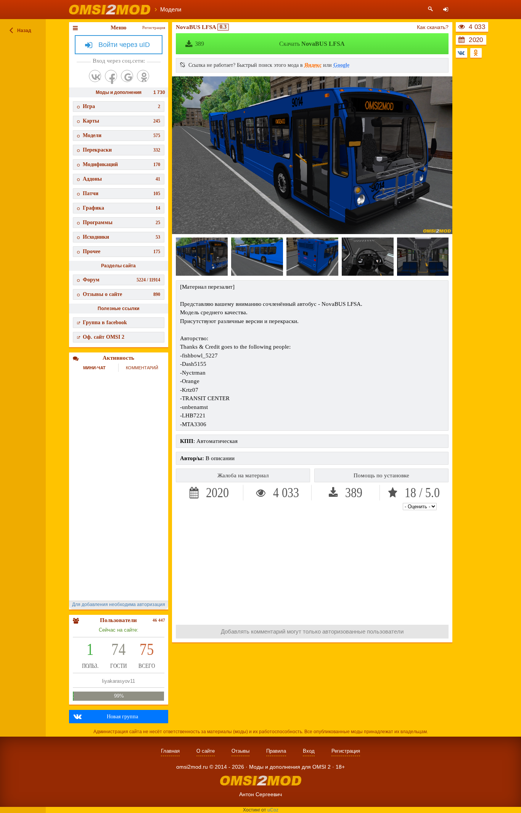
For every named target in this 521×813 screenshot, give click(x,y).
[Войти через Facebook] (111, 76)
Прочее (121, 251)
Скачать (270, 43)
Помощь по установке (381, 475)
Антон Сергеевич (260, 794)
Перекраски (121, 150)
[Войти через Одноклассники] (143, 76)
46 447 (159, 620)
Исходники (121, 237)
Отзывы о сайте (121, 294)
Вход (309, 751)
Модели (121, 135)
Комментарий (142, 367)
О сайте (205, 751)
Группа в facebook (105, 322)
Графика (121, 208)
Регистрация (153, 27)
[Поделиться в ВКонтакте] (461, 53)
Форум (121, 280)
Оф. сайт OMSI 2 (103, 337)
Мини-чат (94, 367)
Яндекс (313, 65)
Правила (276, 751)
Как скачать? (433, 27)
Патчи (121, 193)
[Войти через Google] (127, 76)
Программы (121, 222)
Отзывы (240, 751)
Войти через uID (124, 44)
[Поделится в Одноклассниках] (476, 53)
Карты (121, 121)
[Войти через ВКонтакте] (95, 76)
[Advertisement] (312, 565)
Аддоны (121, 179)
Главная (170, 751)
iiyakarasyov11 (118, 681)
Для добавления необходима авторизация (118, 604)
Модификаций (121, 164)
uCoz (272, 810)
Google (341, 65)
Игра (121, 106)
